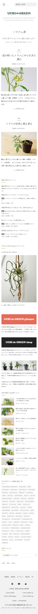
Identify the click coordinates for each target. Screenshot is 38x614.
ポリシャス (16, 533)
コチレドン (5, 504)
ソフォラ (25, 513)
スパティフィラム (24, 510)
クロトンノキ (20, 501)
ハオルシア (16, 522)
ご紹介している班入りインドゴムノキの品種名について (19, 224)
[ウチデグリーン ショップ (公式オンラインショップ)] (19, 342)
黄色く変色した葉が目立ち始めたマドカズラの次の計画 (26, 409)
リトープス (27, 539)
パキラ (22, 421)
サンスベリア (15, 507)
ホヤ (11, 533)
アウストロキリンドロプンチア (9, 486)
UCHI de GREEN (10, 593)
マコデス (4, 536)
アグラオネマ (5, 489)
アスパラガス (31, 489)
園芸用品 (27, 576)
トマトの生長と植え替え (19, 123)
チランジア (27, 516)
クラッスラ (5, 501)
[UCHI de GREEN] (26, 583)
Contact (14, 600)
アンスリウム (29, 492)
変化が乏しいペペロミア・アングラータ (13, 195)
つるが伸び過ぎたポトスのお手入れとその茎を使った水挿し (26, 399)
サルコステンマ (6, 507)
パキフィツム (24, 522)
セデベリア (5, 513)
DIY (33, 576)
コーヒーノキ (26, 504)
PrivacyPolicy (22, 600)
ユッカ (11, 539)
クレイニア (12, 501)
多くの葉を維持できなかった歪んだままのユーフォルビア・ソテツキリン (26, 470)
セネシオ (12, 513)
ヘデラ (12, 530)
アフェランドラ (13, 492)
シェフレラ (22, 507)
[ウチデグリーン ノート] (19, 365)
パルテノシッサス (6, 525)
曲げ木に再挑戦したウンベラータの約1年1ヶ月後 (26, 439)
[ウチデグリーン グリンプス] (19, 319)
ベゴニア (27, 530)
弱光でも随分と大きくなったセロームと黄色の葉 (26, 429)
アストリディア (23, 489)
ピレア (21, 525)
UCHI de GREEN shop (27, 596)
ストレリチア (15, 510)
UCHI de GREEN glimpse (10, 596)
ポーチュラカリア (25, 533)
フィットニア (5, 528)
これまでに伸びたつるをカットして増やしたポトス (26, 449)
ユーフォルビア (24, 475)
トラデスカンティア (27, 519)
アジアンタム (14, 489)
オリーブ (32, 495)
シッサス (29, 507)
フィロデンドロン (25, 433)
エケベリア (10, 495)
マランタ (10, 536)
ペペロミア (5, 533)
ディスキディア (6, 519)
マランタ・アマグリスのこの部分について (16, 234)
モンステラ (23, 413)
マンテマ (17, 536)
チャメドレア (19, 516)
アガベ (29, 486)
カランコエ (24, 498)
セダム (32, 510)
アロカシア (21, 492)
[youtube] (19, 583)
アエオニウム (22, 486)
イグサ (3, 495)
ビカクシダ (15, 525)
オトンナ (26, 495)
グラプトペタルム (29, 501)
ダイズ (3, 516)
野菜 (19, 50)
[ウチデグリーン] (19, 12)
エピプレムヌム (24, 403)
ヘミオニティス (19, 530)
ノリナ (10, 522)
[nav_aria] (4, 4)
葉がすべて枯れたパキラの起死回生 (26, 418)
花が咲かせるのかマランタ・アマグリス (13, 230)
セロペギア (18, 513)
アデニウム (5, 492)
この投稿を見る (19, 108)
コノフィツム (13, 504)
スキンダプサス (6, 510)
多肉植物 (13, 576)
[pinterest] (12, 583)
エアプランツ (20, 576)
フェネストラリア (25, 528)
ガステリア (31, 498)
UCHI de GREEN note (28, 593)
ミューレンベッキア (26, 536)
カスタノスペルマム (7, 498)
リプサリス (5, 542)
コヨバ (19, 504)
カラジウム (16, 498)
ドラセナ (4, 522)
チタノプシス (10, 516)
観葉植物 (6, 576)
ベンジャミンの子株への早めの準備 (26, 458)
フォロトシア (5, 530)
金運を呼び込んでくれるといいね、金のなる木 (15, 207)
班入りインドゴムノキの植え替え (11, 220)
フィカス (23, 443)
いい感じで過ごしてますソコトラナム (13, 305)
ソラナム (31, 513)
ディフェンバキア (16, 519)
